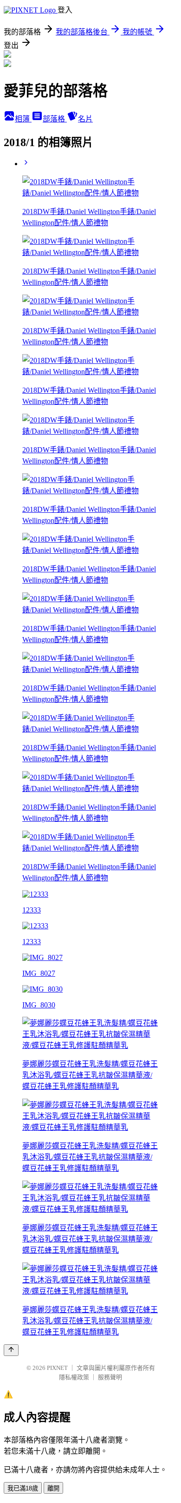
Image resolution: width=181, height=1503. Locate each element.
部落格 (55, 119)
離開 (53, 1488)
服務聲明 (110, 1377)
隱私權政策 (74, 1377)
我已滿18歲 (22, 1488)
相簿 (23, 119)
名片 (85, 119)
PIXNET (57, 1367)
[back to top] (11, 1350)
